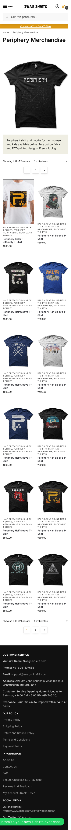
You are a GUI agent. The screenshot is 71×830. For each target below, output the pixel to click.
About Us (8, 759)
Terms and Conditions (16, 739)
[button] (63, 6)
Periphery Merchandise (14, 377)
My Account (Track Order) (19, 793)
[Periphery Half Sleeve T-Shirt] (52, 199)
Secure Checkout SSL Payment (22, 779)
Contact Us (10, 766)
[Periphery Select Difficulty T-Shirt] (18, 201)
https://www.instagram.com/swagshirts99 (29, 810)
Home (6, 32)
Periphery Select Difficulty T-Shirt (13, 240)
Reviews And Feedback (17, 786)
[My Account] (57, 6)
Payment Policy (12, 746)
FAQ (5, 773)
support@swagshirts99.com (28, 674)
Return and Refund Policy (18, 733)
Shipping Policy (12, 726)
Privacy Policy (11, 719)
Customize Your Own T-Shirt (35, 26)
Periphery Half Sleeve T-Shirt (51, 237)
